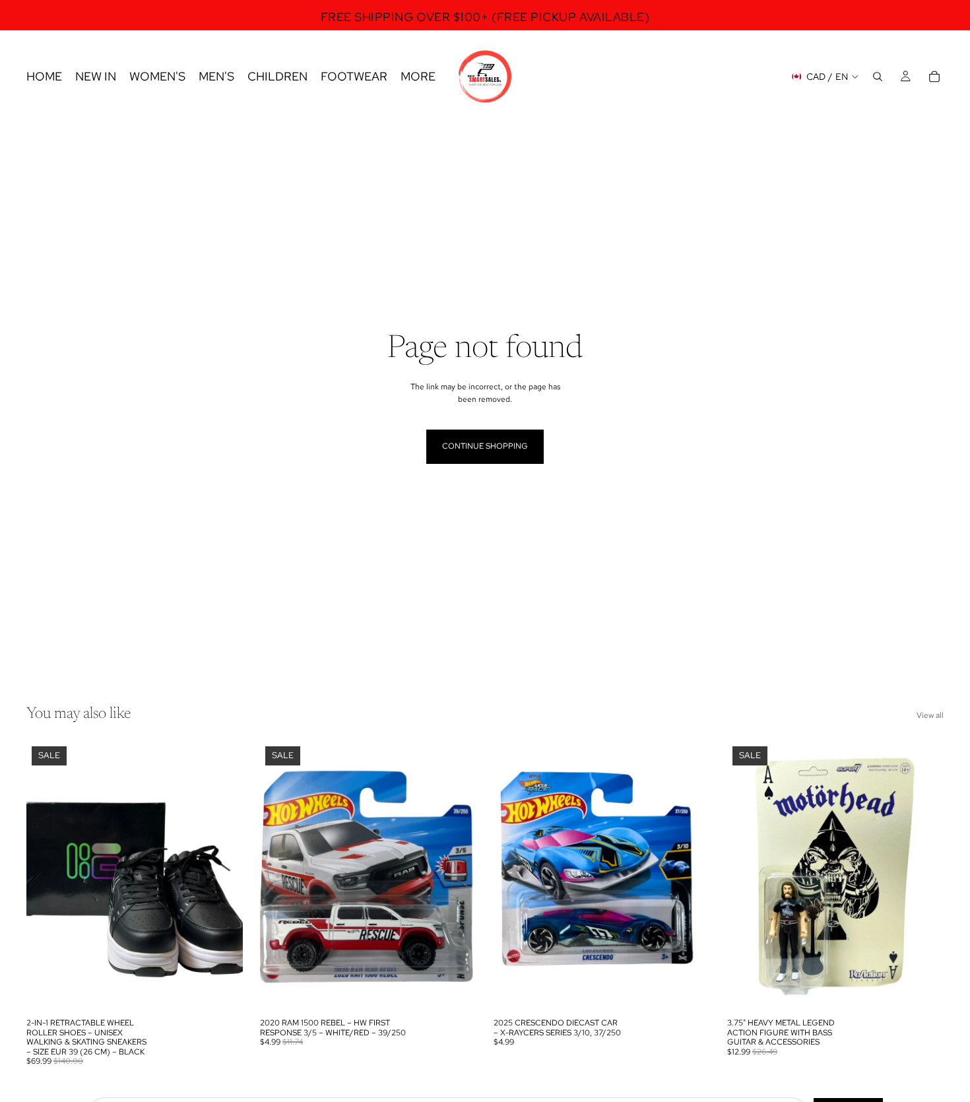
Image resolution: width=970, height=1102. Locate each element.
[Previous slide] (46, 876)
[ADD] (222, 992)
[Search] (877, 76)
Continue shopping (485, 446)
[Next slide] (223, 876)
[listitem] (418, 76)
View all (930, 715)
